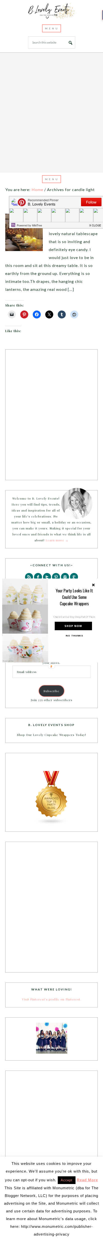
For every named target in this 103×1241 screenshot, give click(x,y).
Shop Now (73, 626)
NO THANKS (74, 635)
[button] (74, 597)
